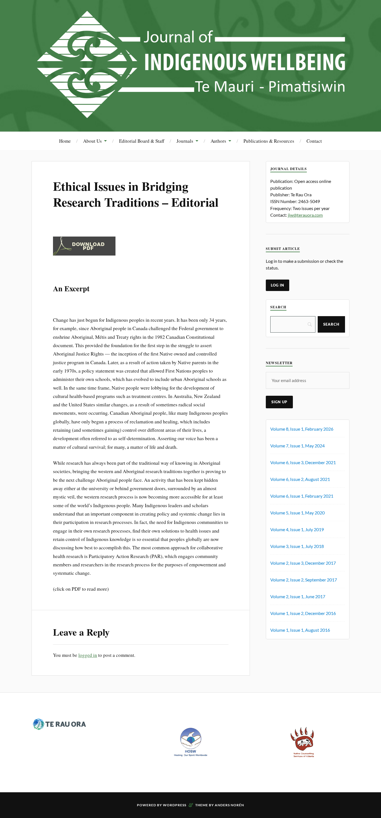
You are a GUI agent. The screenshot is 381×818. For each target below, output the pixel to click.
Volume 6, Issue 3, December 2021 (303, 462)
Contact (314, 141)
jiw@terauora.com (305, 215)
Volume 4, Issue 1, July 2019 (297, 529)
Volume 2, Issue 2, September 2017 (303, 579)
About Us (92, 141)
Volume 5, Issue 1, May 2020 (297, 512)
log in (277, 285)
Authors (218, 141)
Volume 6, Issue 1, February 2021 (301, 496)
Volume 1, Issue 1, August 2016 (300, 630)
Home (65, 141)
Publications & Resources (268, 141)
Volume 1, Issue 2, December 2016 (303, 613)
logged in (87, 655)
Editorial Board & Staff (141, 141)
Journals (185, 141)
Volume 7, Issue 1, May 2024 (297, 445)
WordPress (174, 805)
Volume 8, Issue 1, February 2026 (301, 428)
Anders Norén (229, 805)
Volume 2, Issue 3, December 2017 (303, 563)
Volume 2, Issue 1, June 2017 (297, 596)
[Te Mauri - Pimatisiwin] (190, 115)
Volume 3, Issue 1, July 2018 (297, 546)
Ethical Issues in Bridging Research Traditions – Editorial (135, 194)
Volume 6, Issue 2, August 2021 (300, 479)
